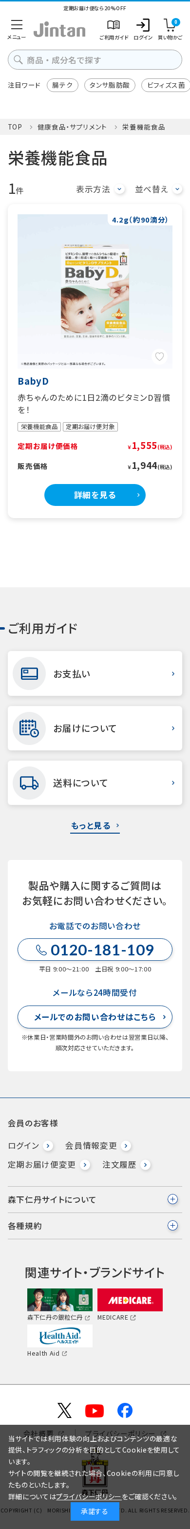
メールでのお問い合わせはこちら (95, 1017)
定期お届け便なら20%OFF (94, 8)
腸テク (62, 85)
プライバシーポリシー (89, 1496)
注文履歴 (119, 1164)
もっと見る (90, 825)
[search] (18, 59)
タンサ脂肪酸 (110, 85)
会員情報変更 (91, 1145)
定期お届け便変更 (42, 1164)
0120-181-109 (102, 949)
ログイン (23, 1145)
